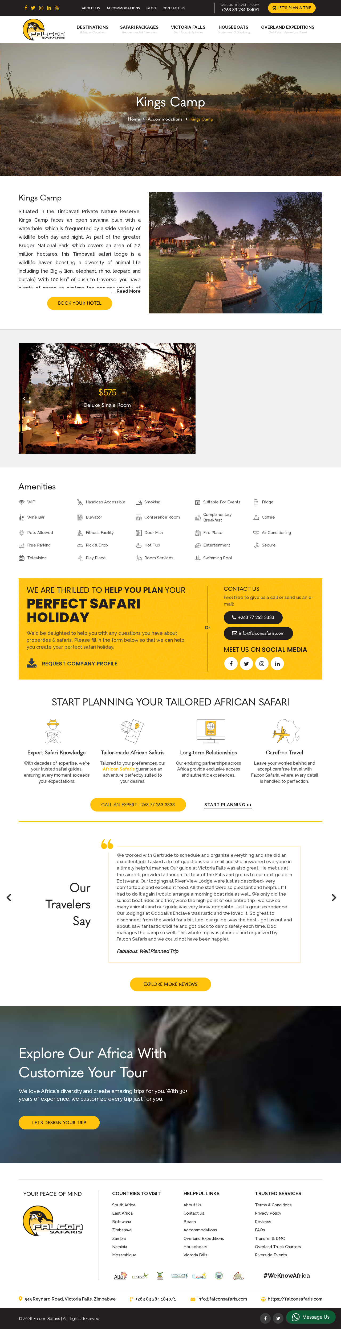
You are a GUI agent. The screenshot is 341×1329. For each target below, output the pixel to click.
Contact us (194, 1213)
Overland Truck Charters (278, 1246)
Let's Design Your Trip (59, 1122)
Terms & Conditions (273, 1205)
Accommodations (123, 8)
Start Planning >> (228, 804)
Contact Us (174, 8)
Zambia (119, 1238)
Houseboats (233, 27)
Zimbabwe (122, 1230)
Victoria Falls (188, 27)
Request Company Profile (79, 663)
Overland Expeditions (287, 27)
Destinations (92, 27)
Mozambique (124, 1255)
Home (134, 119)
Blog (151, 8)
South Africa (123, 1205)
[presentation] (24, 398)
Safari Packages (139, 27)
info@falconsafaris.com (262, 633)
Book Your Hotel (80, 303)
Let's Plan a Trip (293, 8)
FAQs (260, 1230)
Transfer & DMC (270, 1238)
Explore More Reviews (170, 984)
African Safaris (119, 769)
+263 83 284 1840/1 (240, 9)
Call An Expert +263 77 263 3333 (138, 804)
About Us (91, 8)
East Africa (122, 1213)
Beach (190, 1221)
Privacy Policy (268, 1213)
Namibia (119, 1246)
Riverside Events (271, 1255)
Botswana (121, 1221)
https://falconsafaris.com (295, 1299)
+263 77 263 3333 (256, 617)
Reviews (263, 1221)
